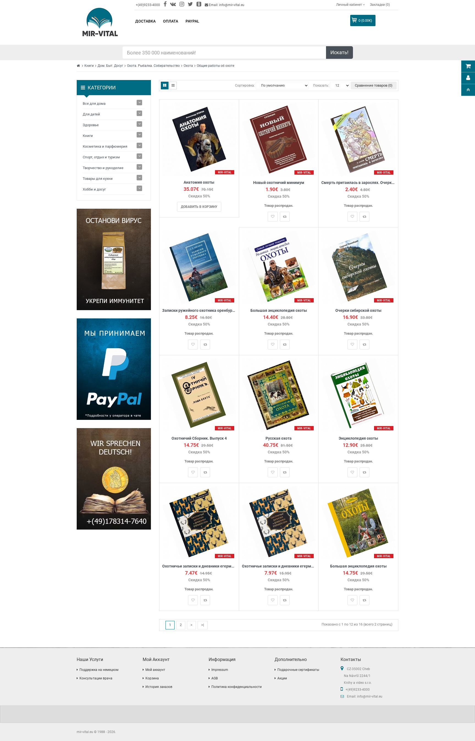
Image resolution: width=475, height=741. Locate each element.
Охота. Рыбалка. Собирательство (153, 66)
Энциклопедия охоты (358, 438)
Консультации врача (95, 678)
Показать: (321, 85)
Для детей (91, 114)
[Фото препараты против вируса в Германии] (114, 259)
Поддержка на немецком (98, 670)
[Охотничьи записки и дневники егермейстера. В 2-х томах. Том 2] (199, 522)
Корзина (152, 678)
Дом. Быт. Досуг (110, 66)
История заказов (158, 687)
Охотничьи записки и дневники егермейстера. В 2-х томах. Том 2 (199, 566)
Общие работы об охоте (215, 66)
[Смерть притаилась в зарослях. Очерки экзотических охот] (358, 139)
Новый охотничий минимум (278, 183)
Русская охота (279, 438)
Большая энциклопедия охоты (278, 310)
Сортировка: (245, 85)
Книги (89, 66)
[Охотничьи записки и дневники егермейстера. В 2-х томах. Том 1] (279, 522)
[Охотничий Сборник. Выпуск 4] (199, 395)
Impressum (219, 670)
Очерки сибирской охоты (358, 310)
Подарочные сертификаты (298, 670)
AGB (214, 678)
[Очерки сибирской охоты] (358, 267)
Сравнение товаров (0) (374, 85)
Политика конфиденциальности (236, 687)
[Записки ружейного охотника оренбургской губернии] (199, 267)
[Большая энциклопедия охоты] (279, 267)
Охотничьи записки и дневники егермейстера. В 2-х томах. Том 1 (279, 566)
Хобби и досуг (94, 189)
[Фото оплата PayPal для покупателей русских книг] (114, 369)
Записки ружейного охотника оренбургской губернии (199, 310)
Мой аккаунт (155, 670)
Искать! (339, 52)
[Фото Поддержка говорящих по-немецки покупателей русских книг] (114, 479)
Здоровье (91, 125)
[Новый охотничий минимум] (279, 139)
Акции (282, 678)
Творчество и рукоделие (103, 168)
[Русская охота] (279, 395)
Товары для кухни (98, 179)
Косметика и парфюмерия (105, 146)
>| (202, 625)
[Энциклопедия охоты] (358, 395)
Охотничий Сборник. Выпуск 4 (199, 438)
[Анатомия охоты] (199, 139)
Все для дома (94, 103)
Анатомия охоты (199, 182)
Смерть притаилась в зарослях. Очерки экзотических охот (358, 183)
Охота (188, 66)
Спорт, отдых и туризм (101, 157)
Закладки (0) (380, 5)
